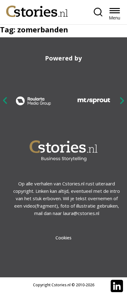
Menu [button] (114, 18)
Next (122, 100)
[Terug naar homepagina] (37, 9)
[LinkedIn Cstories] (117, 286)
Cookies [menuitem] (63, 238)
